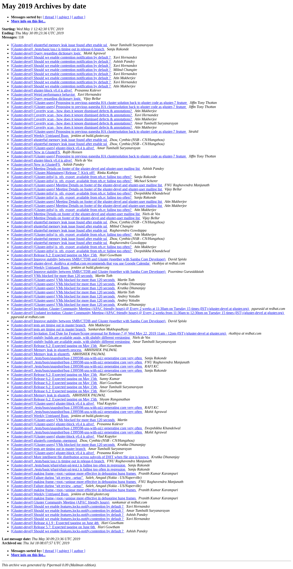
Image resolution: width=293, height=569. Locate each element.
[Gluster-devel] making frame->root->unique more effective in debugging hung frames (74, 473)
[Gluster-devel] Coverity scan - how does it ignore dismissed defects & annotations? (72, 111)
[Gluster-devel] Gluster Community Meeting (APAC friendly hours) (60, 502)
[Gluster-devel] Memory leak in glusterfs (41, 354)
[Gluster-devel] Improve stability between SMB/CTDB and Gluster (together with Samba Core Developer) (88, 259)
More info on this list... (28, 21)
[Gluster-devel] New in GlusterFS (36, 152)
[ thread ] (49, 17)
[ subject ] (64, 17)
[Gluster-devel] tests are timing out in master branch (48, 325)
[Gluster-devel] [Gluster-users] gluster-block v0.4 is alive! (53, 148)
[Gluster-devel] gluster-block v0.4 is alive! (42, 90)
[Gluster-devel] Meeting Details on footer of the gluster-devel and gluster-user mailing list (76, 169)
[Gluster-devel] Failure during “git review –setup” (47, 478)
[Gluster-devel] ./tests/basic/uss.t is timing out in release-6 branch (58, 49)
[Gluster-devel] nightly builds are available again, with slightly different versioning (71, 337)
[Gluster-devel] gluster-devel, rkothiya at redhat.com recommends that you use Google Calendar (80, 263)
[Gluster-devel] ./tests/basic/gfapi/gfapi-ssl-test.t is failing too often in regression (68, 465)
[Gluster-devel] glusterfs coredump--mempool (44, 440)
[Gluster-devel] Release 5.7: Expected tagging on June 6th (53, 527)
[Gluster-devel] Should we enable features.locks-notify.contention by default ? (67, 506)
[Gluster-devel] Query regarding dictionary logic (46, 53)
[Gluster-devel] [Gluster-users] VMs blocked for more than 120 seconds (63, 280)
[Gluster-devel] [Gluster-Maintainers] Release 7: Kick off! (53, 173)
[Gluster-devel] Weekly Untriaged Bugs (40, 136)
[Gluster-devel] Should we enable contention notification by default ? (61, 57)
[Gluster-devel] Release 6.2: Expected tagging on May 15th (54, 255)
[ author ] (78, 17)
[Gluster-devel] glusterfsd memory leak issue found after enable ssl (59, 45)
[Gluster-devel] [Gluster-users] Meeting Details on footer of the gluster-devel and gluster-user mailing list (87, 185)
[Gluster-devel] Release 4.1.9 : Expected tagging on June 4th (55, 523)
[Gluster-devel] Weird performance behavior (43, 94)
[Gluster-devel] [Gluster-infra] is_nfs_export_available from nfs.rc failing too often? (71, 177)
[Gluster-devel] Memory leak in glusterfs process (46, 350)
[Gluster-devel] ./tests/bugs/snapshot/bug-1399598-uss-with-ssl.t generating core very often (77, 358)
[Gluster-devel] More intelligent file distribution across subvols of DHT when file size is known (80, 457)
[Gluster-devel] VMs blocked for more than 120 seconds (52, 276)
